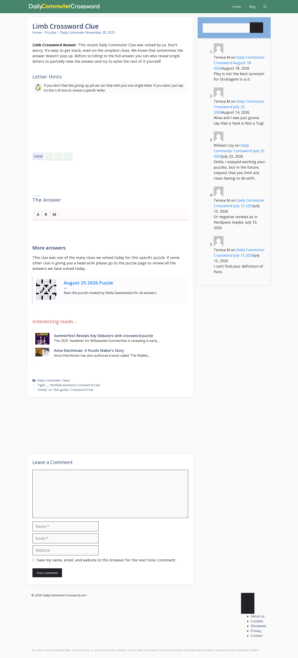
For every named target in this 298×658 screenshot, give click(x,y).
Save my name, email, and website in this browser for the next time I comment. (106, 560)
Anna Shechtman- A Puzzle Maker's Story (89, 350)
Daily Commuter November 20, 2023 (87, 32)
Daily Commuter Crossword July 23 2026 (239, 107)
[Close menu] (247, 608)
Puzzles (51, 32)
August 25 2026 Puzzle (88, 283)
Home (236, 6)
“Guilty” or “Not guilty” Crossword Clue (65, 390)
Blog (252, 6)
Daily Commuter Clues (53, 380)
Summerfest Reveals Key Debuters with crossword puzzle (103, 335)
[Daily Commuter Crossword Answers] (63, 6)
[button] (265, 6)
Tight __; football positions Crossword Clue (68, 385)
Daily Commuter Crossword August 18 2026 (239, 63)
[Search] (256, 27)
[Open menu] (247, 598)
